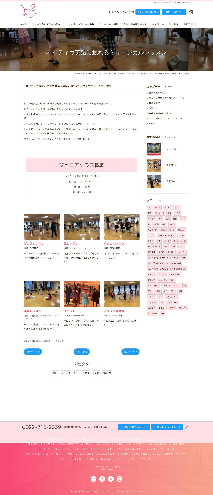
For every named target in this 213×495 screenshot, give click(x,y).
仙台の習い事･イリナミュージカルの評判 (164, 263)
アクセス (151, 280)
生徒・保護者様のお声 (160, 113)
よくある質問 (174, 274)
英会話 (161, 252)
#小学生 (66, 373)
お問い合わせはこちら (148, 12)
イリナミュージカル (167, 280)
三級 (173, 246)
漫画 (162, 313)
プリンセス (159, 213)
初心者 (181, 235)
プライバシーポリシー (171, 285)
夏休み (161, 308)
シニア (150, 241)
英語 (149, 291)
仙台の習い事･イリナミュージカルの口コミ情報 (167, 258)
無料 (160, 297)
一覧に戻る (82, 351)
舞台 (160, 219)
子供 (158, 241)
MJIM (151, 123)
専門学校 (151, 252)
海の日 (172, 224)
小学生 (158, 291)
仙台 (166, 291)
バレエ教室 (152, 313)
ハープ (167, 241)
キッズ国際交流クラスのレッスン (165, 118)
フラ (178, 207)
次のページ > (130, 351)
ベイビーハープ (179, 241)
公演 (149, 207)
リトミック (152, 302)
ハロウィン (152, 230)
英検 (166, 246)
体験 (180, 291)
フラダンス (168, 207)
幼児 (185, 285)
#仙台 (55, 373)
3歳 (161, 302)
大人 (168, 302)
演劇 (167, 219)
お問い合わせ (153, 285)
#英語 (96, 373)
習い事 (170, 252)
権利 (164, 224)
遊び (176, 302)
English (151, 235)
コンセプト (181, 252)
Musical (181, 230)
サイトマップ (146, 458)
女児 (169, 213)
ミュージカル (171, 297)
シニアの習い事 (154, 246)
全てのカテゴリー (158, 93)
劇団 (174, 219)
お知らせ (59, 340)
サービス (151, 274)
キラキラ (151, 219)
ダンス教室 (182, 308)
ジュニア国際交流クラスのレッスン (39, 340)
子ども (156, 224)
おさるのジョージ (167, 230)
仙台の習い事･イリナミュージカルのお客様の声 (167, 269)
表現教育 (151, 308)
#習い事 (106, 373)
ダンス (158, 207)
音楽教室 (171, 308)
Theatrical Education (166, 235)
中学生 (181, 246)
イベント (151, 297)
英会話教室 (154, 103)
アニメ (183, 219)
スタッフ (162, 274)
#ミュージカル (82, 373)
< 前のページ (33, 351)
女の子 (177, 213)
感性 (173, 291)
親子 (149, 213)
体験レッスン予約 (174, 12)
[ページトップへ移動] (188, 427)
